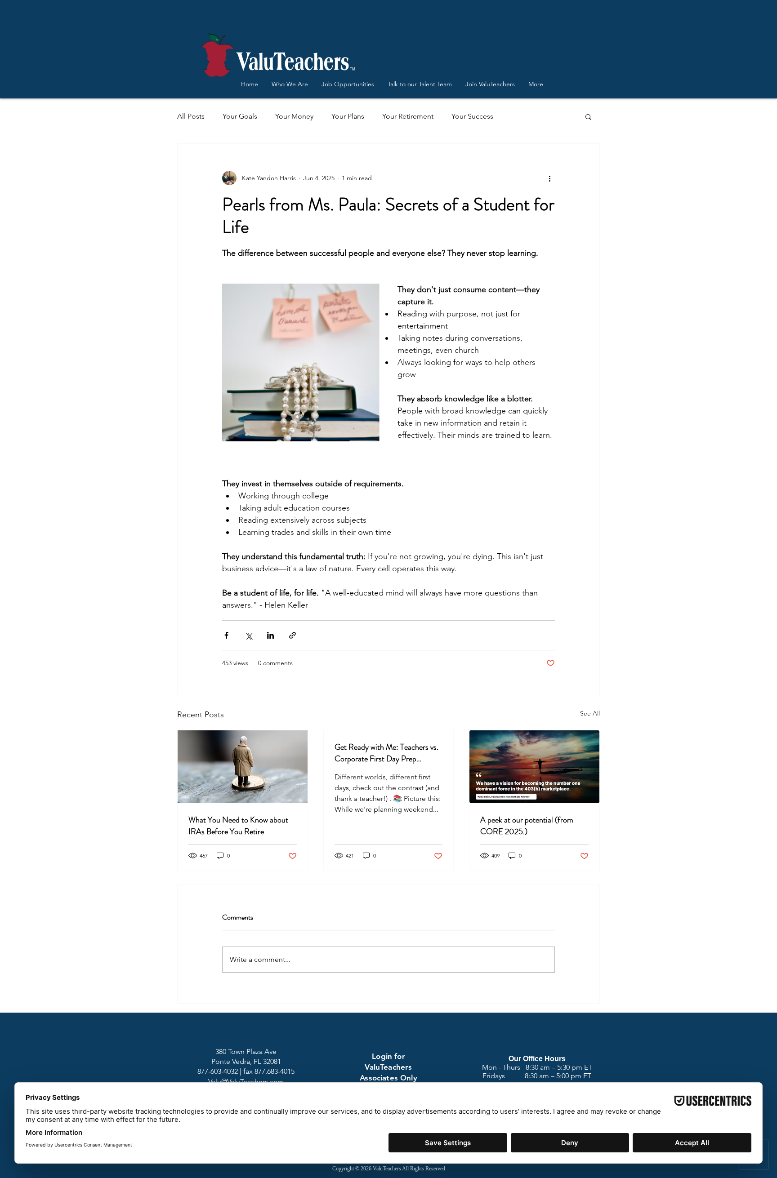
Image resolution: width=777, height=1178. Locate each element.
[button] (588, 116)
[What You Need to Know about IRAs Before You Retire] (243, 766)
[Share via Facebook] (226, 635)
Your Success (472, 116)
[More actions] (549, 178)
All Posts (191, 116)
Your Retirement (407, 116)
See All (590, 713)
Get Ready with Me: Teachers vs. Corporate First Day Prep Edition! (386, 753)
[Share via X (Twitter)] (248, 635)
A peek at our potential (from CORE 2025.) (526, 825)
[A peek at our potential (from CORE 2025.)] (534, 766)
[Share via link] (292, 635)
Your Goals (240, 116)
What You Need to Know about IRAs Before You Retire (238, 825)
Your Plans (347, 116)
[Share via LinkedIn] (270, 635)
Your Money (294, 116)
